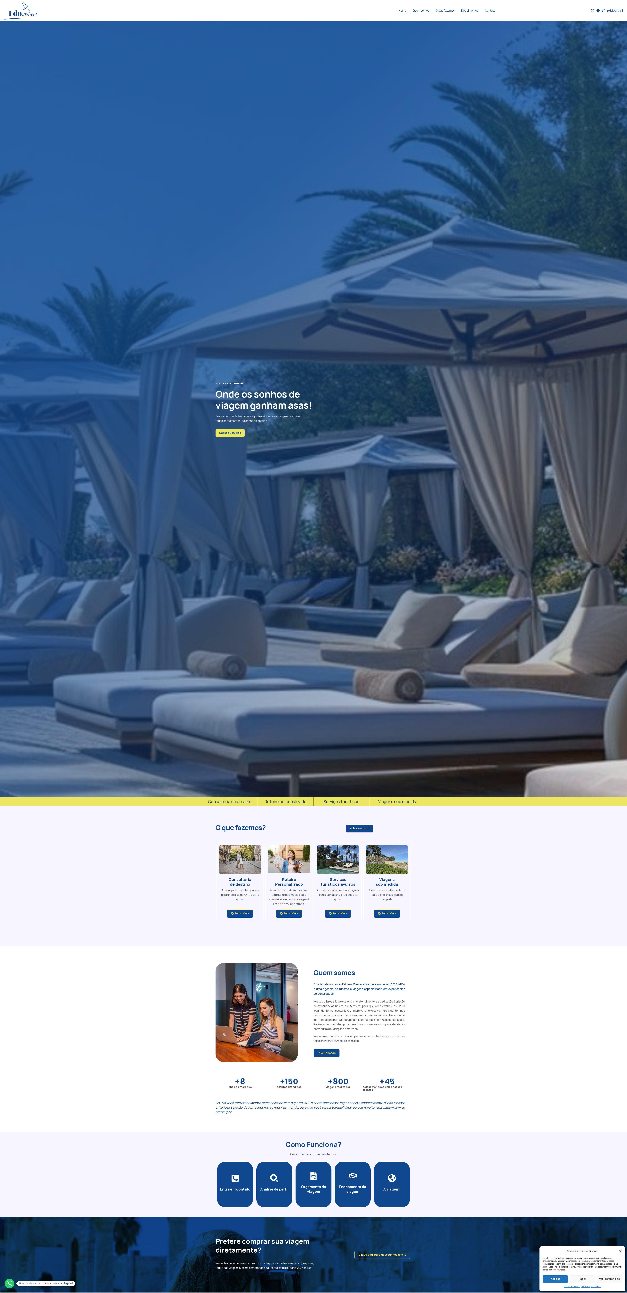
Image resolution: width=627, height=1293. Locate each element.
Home (402, 10)
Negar (582, 1279)
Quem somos (421, 10)
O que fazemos (445, 10)
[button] (620, 1251)
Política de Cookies (572, 1286)
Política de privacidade (591, 1286)
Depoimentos (469, 10)
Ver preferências (609, 1279)
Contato (490, 10)
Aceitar (555, 1279)
